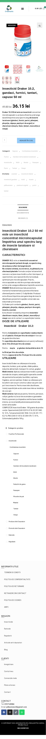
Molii (17, 162)
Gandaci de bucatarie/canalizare (24, 157)
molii (23, 179)
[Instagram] (10, 712)
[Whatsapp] (22, 712)
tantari (6, 191)
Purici (6, 168)
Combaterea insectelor (30, 151)
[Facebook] (4, 712)
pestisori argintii (22, 185)
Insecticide (8, 162)
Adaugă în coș (26, 140)
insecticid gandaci (10, 179)
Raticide (11, 535)
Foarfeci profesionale (16, 434)
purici (34, 185)
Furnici (6, 157)
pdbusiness (8, 185)
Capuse (15, 151)
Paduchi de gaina (19, 484)
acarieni (14, 174)
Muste (26, 162)
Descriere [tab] (23, 207)
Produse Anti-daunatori (17, 521)
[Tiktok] (16, 712)
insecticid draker (27, 174)
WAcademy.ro (23, 728)
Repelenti (12, 542)
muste (31, 179)
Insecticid (10, 325)
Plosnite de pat (18, 496)
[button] (22, 9)
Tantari (14, 168)
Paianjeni (35, 162)
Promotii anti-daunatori (17, 528)
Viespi (23, 168)
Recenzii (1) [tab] (23, 218)
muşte (12, 348)
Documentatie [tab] (23, 213)
